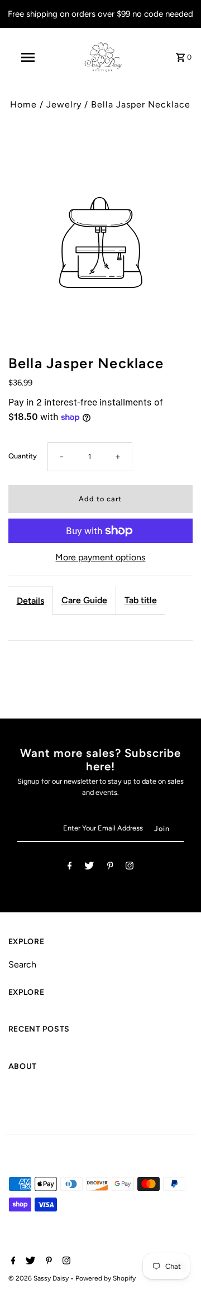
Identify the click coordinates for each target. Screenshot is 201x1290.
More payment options (100, 557)
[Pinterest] (110, 867)
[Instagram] (129, 867)
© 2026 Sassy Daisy (39, 1278)
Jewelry (64, 104)
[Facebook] (70, 867)
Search (22, 964)
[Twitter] (89, 867)
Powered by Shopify (105, 1278)
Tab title (141, 600)
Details (30, 600)
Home (23, 104)
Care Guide (84, 600)
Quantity (22, 456)
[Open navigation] (27, 57)
